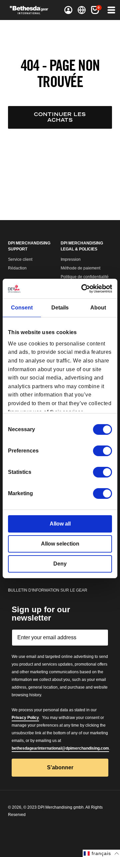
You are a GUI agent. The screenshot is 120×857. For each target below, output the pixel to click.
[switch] (102, 451)
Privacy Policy (25, 717)
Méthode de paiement (80, 268)
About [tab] (98, 307)
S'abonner (60, 767)
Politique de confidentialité (85, 276)
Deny (60, 564)
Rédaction (17, 268)
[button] (95, 10)
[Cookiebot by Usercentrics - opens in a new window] (84, 288)
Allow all (60, 524)
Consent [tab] (22, 307)
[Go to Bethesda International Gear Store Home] (31, 10)
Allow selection (60, 544)
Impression (71, 259)
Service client (20, 259)
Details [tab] (60, 307)
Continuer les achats (60, 117)
